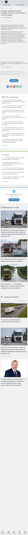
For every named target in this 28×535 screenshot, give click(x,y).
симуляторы (3, 71)
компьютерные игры (10, 71)
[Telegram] (20, 86)
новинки (18, 74)
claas (20, 73)
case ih (22, 73)
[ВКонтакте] (7, 86)
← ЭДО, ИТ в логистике (6, 8)
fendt (5, 74)
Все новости (5, 145)
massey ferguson (9, 74)
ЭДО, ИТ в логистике (6, 356)
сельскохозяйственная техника (7, 73)
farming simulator (18, 71)
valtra (15, 74)
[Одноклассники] (11, 86)
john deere (16, 73)
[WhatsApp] (17, 86)
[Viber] (14, 86)
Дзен (2, 324)
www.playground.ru (7, 67)
